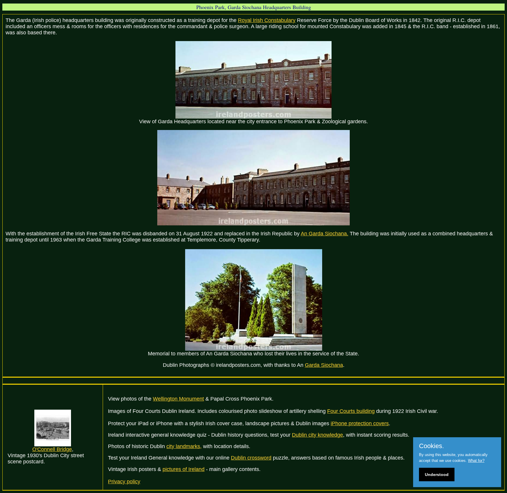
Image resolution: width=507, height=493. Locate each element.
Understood (437, 474)
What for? (476, 460)
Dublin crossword (251, 458)
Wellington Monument (178, 399)
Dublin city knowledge (317, 435)
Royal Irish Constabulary (266, 20)
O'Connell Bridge (52, 449)
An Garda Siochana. (324, 234)
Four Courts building (351, 411)
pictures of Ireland (184, 469)
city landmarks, (184, 446)
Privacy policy (124, 481)
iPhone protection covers (360, 423)
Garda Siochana (324, 365)
